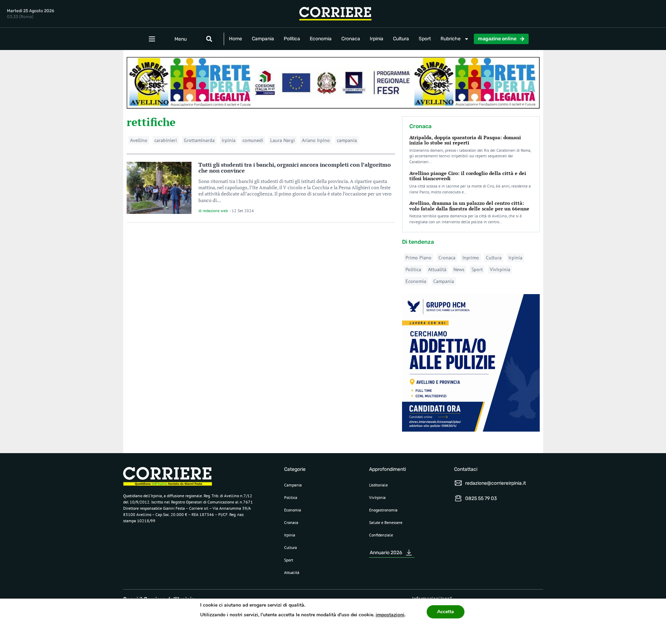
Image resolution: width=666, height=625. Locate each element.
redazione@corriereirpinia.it (495, 483)
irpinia (229, 140)
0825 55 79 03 (481, 498)
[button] (209, 39)
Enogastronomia (383, 509)
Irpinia (376, 39)
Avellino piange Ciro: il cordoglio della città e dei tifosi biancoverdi (467, 176)
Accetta (445, 611)
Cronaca (350, 39)
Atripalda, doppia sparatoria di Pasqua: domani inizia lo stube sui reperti (465, 140)
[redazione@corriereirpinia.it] (458, 483)
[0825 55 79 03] (458, 498)
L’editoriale (378, 485)
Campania (263, 39)
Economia (321, 39)
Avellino (138, 140)
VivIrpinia (500, 269)
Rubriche (451, 39)
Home (235, 39)
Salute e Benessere (385, 522)
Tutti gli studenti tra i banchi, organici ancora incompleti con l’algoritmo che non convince (294, 168)
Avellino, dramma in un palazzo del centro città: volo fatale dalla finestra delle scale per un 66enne (469, 205)
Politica (292, 39)
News (458, 269)
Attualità (437, 269)
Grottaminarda (199, 140)
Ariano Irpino (316, 140)
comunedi (252, 140)
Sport (425, 39)
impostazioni (390, 614)
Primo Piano (418, 257)
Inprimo (470, 257)
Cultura (401, 39)
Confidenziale (381, 535)
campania (347, 140)
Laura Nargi (282, 140)
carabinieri (165, 140)
